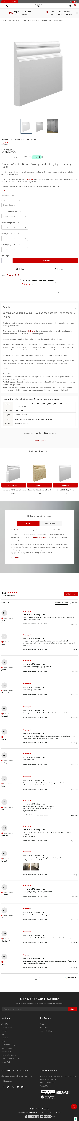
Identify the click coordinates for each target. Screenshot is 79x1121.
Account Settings (46, 1031)
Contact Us (44, 1086)
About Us (4, 1024)
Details (6, 307)
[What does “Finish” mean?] (17, 233)
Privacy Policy (6, 1062)
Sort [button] (3, 603)
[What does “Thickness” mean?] (21, 211)
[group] (11, 593)
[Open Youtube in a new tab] (17, 1087)
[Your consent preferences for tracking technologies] (75, 1119)
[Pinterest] (18, 275)
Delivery (28, 523)
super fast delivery (40, 537)
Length (9, 222)
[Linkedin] (15, 275)
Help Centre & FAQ (8, 1045)
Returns (4, 1034)
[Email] (10, 275)
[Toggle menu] (2, 5)
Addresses (44, 1027)
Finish (8, 234)
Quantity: (5, 256)
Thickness (10, 211)
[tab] (38, 497)
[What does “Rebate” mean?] (19, 244)
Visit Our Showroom (47, 1082)
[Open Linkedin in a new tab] (22, 1087)
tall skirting (29, 179)
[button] (5, 144)
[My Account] (70, 5)
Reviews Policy (6, 1052)
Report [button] (41, 624)
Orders (42, 1024)
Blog (3, 1041)
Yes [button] (38, 624)
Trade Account (9, 2)
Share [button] (45, 624)
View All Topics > (39, 440)
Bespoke (4, 1038)
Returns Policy (50, 523)
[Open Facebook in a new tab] (3, 1087)
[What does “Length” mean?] (19, 222)
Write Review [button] (70, 594)
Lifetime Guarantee (8, 1048)
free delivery (22, 530)
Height (9, 200)
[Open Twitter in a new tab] (8, 1087)
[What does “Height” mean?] (18, 200)
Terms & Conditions (8, 1055)
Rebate (9, 245)
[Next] (77, 13)
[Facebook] (7, 275)
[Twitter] (13, 275)
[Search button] (7, 6)
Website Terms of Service (10, 1059)
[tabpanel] (14, 475)
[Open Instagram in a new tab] (13, 1087)
